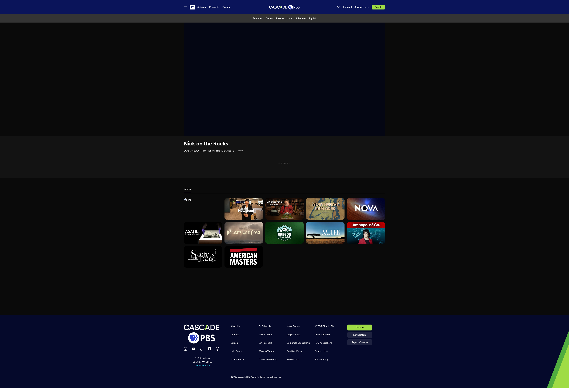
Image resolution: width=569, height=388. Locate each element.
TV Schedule (265, 326)
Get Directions (202, 365)
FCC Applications (323, 343)
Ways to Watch (266, 351)
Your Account (237, 359)
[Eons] (203, 209)
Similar (187, 189)
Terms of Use (321, 351)
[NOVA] (366, 209)
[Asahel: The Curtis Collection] (203, 233)
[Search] (339, 7)
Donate (378, 7)
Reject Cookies (360, 342)
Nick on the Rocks (206, 143)
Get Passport (265, 343)
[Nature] (325, 233)
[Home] (202, 334)
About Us (235, 326)
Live (289, 18)
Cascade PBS (244, 377)
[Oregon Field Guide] (284, 233)
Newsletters (359, 334)
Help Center (237, 351)
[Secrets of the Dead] (203, 257)
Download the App (268, 359)
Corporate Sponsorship (298, 343)
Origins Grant (293, 334)
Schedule (300, 18)
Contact (235, 334)
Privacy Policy (321, 359)
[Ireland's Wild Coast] (243, 233)
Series (269, 18)
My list (312, 18)
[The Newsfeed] (243, 209)
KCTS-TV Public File (324, 326)
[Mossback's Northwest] (284, 209)
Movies (280, 18)
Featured (257, 18)
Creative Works (294, 351)
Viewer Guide (265, 334)
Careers (234, 343)
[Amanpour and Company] (366, 233)
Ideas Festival (293, 326)
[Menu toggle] (185, 7)
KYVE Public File (322, 334)
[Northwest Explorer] (325, 209)
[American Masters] (243, 257)
